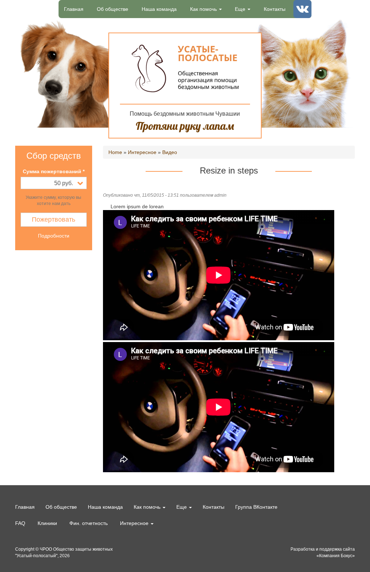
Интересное (142, 152)
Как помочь (204, 9)
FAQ (20, 523)
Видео (169, 152)
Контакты (274, 9)
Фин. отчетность (88, 523)
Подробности (53, 236)
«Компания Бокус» (336, 555)
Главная (73, 9)
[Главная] (185, 68)
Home (115, 152)
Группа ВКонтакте (305, 12)
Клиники (47, 523)
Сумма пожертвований (54, 171)
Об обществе (112, 9)
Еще (241, 9)
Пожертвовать (53, 219)
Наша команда (159, 9)
